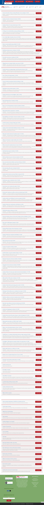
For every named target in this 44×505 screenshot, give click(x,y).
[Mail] (10, 490)
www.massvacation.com (8, 484)
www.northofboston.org (8, 480)
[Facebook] (7, 490)
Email (9, 497)
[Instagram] (8, 490)
